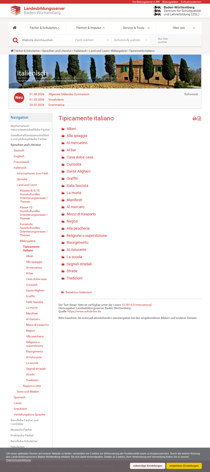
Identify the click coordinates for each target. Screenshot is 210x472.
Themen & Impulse (88, 28)
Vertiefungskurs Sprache (29, 414)
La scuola (32, 363)
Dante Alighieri (35, 290)
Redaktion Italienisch (79, 292)
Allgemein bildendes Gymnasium (68, 94)
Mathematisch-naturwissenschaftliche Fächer (30, 127)
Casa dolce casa (36, 279)
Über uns (179, 28)
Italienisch (80, 50)
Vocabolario (56, 99)
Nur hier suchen (163, 40)
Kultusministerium (191, 1)
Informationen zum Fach (32, 173)
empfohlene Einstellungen (184, 465)
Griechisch (20, 408)
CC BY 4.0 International (137, 304)
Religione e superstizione (34, 343)
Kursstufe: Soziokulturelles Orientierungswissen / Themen (34, 229)
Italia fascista (34, 302)
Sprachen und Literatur (57, 50)
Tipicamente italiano (31, 248)
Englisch (19, 156)
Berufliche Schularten (24, 441)
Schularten (17, 446)
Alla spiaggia (34, 261)
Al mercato (33, 319)
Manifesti (32, 313)
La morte (32, 307)
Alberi (29, 256)
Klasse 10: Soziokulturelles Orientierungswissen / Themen (34, 213)
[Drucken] (195, 117)
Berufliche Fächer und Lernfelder (24, 422)
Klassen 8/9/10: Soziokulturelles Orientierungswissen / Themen (34, 196)
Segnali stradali (36, 368)
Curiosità (32, 284)
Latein (18, 403)
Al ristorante (34, 357)
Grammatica (56, 104)
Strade (30, 374)
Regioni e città (32, 385)
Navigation (19, 117)
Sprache (22, 179)
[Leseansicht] (199, 117)
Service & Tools (133, 28)
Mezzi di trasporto (37, 324)
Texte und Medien (28, 391)
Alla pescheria (35, 336)
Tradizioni (32, 380)
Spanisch (19, 397)
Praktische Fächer (22, 435)
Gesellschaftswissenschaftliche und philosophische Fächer (30, 137)
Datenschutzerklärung (18, 460)
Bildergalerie (119, 50)
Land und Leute (99, 50)
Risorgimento (34, 351)
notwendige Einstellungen (147, 465)
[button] (15, 28)
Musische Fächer (21, 429)
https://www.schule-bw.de (84, 311)
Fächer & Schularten (43, 28)
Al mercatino (34, 267)
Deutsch (19, 150)
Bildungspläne (170, 1)
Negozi (30, 330)
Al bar (29, 273)
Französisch (21, 162)
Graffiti (30, 296)
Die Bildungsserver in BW (146, 1)
